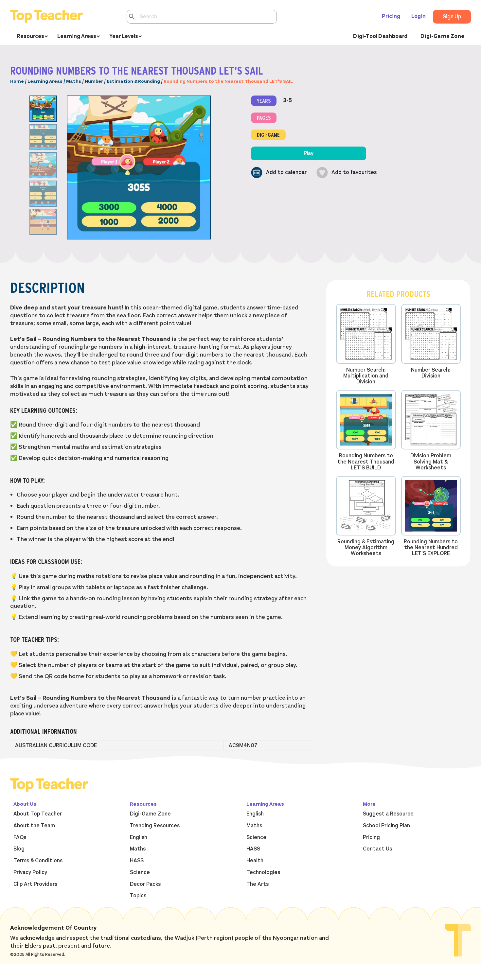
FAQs (19, 837)
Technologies (263, 872)
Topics (138, 895)
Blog (19, 848)
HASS (137, 860)
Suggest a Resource (388, 813)
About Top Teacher (37, 813)
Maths (73, 81)
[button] (279, 172)
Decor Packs (145, 884)
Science (140, 872)
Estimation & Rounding (133, 81)
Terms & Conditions (37, 860)
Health (254, 860)
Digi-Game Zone (442, 36)
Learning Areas (44, 81)
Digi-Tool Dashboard (380, 36)
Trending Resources (155, 825)
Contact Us (377, 848)
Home (17, 81)
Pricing (391, 16)
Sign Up (452, 16)
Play (308, 153)
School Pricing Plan (386, 825)
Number (94, 81)
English (138, 837)
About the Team (34, 825)
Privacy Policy (30, 872)
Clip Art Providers (35, 884)
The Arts (257, 884)
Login (418, 16)
